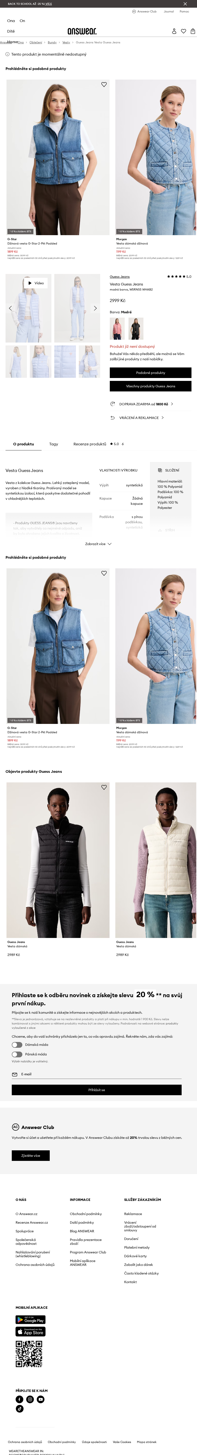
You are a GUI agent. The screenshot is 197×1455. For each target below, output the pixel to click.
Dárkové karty (135, 1256)
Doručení (131, 1239)
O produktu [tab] (23, 444)
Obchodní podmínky (86, 1214)
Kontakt (130, 1282)
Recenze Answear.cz (32, 1222)
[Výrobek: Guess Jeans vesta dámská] (58, 860)
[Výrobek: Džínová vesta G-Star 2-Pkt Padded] (58, 157)
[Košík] (193, 31)
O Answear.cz (26, 1214)
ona (11, 20)
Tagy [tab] (53, 444)
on (22, 20)
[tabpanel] (98, 499)
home (12, 41)
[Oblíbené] (183, 31)
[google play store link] (30, 1319)
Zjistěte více (30, 1155)
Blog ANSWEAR (82, 1231)
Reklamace (133, 1214)
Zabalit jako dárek (138, 1265)
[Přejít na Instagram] (30, 1399)
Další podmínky (82, 1222)
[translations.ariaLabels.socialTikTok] (20, 1408)
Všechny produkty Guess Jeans (150, 386)
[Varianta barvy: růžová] (117, 329)
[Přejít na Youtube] (40, 1399)
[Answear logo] (82, 31)
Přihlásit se (96, 1090)
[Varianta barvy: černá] (136, 329)
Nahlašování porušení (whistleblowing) (33, 1254)
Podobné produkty (150, 373)
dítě (11, 31)
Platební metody (137, 1247)
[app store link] (30, 1331)
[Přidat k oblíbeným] (104, 84)
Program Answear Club (88, 1252)
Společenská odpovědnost (26, 1242)
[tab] (98, 444)
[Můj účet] (174, 31)
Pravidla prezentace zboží (86, 1242)
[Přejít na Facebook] (19, 1399)
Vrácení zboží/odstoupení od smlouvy (140, 1226)
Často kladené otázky (141, 1273)
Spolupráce (25, 1231)
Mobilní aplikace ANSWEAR (82, 1263)
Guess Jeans (120, 276)
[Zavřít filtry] (185, 4)
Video (39, 283)
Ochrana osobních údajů (35, 1265)
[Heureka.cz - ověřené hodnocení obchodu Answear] (35, 1428)
